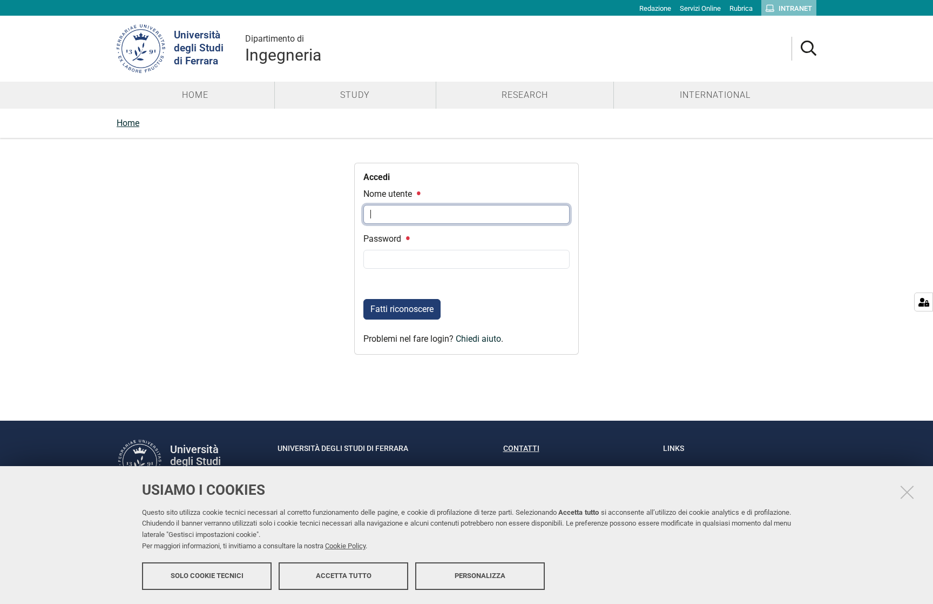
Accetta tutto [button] (343, 576)
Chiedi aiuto (478, 339)
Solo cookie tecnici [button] (207, 576)
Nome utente (388, 194)
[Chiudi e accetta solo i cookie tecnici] (907, 492)
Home (128, 123)
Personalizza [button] (480, 576)
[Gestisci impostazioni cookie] (923, 302)
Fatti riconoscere (402, 309)
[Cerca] (804, 49)
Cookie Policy (345, 546)
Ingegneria (283, 49)
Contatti (521, 448)
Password (383, 239)
